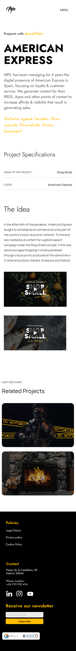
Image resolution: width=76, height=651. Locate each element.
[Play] (35, 289)
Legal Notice (13, 530)
